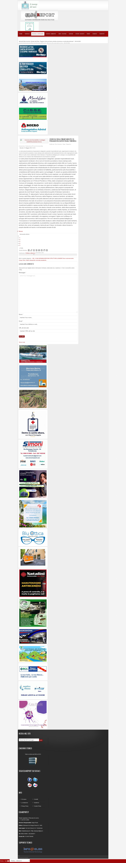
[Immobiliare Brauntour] (33, 376)
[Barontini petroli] (33, 636)
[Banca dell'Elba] (33, 671)
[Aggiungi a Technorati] (39, 250)
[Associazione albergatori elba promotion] (33, 84)
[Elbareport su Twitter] (35, 780)
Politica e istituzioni (30, 253)
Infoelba (26, 857)
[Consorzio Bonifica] (33, 653)
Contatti (36, 799)
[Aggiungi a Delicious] (31, 250)
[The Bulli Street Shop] (33, 557)
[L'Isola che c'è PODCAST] (33, 424)
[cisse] (33, 113)
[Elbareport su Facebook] (30, 780)
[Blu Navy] (33, 51)
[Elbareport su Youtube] (30, 785)
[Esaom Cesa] (33, 127)
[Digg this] (34, 250)
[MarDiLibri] (33, 99)
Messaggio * (22, 272)
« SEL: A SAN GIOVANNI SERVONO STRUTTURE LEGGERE (47, 258)
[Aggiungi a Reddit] (42, 250)
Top (19, 856)
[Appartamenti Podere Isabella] (33, 714)
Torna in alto (22, 342)
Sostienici (36, 802)
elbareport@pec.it (38, 831)
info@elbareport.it (25, 831)
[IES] (33, 483)
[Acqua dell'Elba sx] (29, 5)
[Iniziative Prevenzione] (33, 583)
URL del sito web (24, 328)
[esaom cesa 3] (33, 354)
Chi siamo (23, 799)
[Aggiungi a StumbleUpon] (36, 250)
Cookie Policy (37, 806)
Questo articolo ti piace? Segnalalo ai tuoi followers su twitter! (47, 250)
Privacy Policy (24, 806)
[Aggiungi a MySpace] (44, 250)
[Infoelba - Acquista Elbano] (33, 513)
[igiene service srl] (33, 613)
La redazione (24, 802)
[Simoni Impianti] (33, 454)
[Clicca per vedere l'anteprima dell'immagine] (34, 141)
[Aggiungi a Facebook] (29, 250)
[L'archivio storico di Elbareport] (33, 760)
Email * (21, 321)
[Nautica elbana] (33, 690)
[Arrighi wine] (33, 399)
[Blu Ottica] (33, 537)
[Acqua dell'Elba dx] (29, 26)
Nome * (21, 314)
